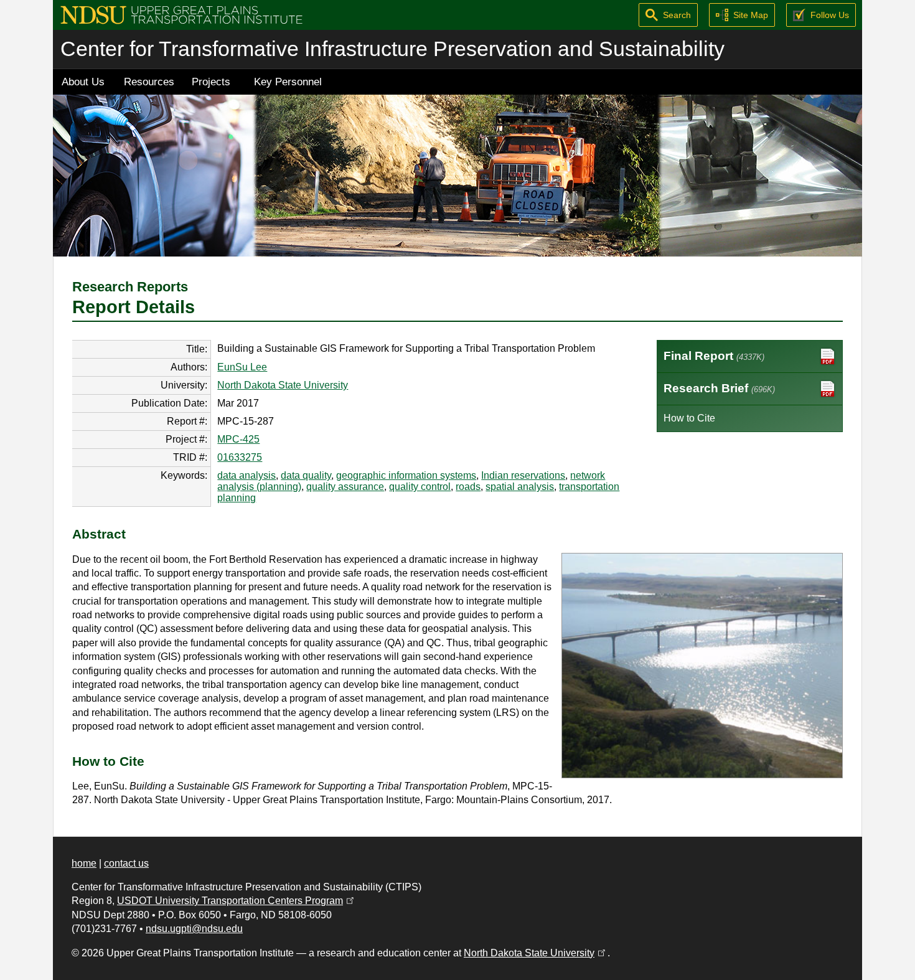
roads (468, 486)
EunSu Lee (242, 367)
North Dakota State (536, 953)
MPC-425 (238, 439)
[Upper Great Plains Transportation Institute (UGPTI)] (181, 14)
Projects (211, 81)
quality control (420, 486)
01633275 (239, 457)
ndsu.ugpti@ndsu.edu (194, 928)
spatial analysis (520, 486)
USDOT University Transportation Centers (236, 900)
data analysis (246, 475)
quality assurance (345, 486)
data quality (306, 475)
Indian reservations (523, 475)
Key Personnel (288, 81)
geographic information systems (406, 475)
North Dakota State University (282, 385)
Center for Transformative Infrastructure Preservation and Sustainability (392, 48)
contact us (126, 863)
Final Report (714, 355)
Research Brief (719, 388)
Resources (149, 81)
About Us (83, 81)
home (84, 863)
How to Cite (689, 418)
